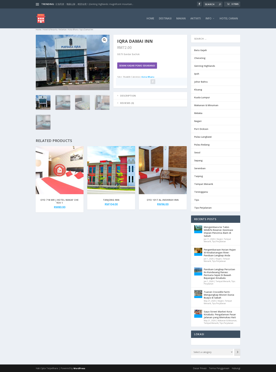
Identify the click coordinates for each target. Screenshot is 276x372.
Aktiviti (195, 18)
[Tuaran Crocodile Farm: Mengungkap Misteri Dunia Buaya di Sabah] (198, 294)
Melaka (198, 113)
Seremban (200, 168)
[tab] (150, 95)
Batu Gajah (200, 50)
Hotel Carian (229, 18)
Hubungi (236, 368)
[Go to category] (237, 352)
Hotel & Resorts (50, 29)
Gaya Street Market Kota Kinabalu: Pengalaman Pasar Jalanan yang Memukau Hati (220, 314)
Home (150, 18)
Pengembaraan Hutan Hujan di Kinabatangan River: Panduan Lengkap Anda (220, 252)
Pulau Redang (202, 144)
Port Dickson (201, 128)
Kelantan (63, 29)
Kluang (198, 89)
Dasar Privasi (200, 368)
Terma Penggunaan (219, 368)
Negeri (198, 121)
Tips (196, 199)
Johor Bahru (201, 81)
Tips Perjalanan (203, 207)
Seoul (197, 152)
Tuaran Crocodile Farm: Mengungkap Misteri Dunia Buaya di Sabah (219, 294)
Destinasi (165, 18)
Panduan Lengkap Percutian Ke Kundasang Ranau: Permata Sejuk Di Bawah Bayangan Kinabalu (219, 274)
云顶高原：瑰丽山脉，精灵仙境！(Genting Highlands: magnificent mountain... (94, 4)
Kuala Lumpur (202, 97)
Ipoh (196, 73)
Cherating (199, 58)
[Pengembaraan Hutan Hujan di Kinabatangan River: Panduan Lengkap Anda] (198, 252)
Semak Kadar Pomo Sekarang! (137, 65)
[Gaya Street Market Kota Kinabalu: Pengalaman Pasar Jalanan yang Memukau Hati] (198, 314)
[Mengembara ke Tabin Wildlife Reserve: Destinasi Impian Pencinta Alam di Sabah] (198, 229)
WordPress (79, 368)
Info (208, 18)
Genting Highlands (204, 65)
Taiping (198, 176)
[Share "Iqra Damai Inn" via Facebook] (152, 81)
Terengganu (201, 191)
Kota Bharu (73, 29)
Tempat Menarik (203, 184)
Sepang (198, 160)
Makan (181, 18)
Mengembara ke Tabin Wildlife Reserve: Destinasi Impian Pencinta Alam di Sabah (218, 231)
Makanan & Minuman (206, 105)
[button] (104, 40)
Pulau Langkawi (203, 136)
